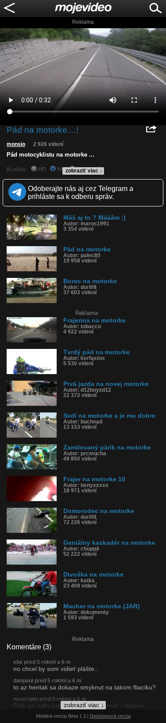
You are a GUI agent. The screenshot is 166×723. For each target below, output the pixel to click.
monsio (16, 144)
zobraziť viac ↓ (84, 171)
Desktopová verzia (110, 716)
